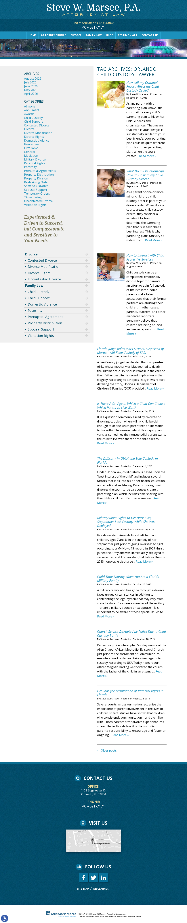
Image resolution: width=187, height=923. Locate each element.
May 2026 (30, 90)
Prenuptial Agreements (40, 171)
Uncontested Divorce (38, 201)
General (29, 152)
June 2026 (31, 86)
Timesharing (33, 197)
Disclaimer (100, 888)
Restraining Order (36, 182)
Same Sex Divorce (36, 186)
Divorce (75, 35)
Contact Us (150, 35)
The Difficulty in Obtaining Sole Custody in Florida (127, 460)
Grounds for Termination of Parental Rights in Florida (130, 693)
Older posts (107, 750)
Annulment (31, 110)
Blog (109, 35)
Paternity (30, 167)
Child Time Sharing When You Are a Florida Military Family (128, 578)
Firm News (31, 148)
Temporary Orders (37, 193)
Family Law (94, 35)
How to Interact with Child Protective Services (145, 257)
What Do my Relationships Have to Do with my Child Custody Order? (145, 175)
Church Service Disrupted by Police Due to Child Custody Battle (131, 633)
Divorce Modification (38, 133)
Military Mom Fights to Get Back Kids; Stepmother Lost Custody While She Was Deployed (126, 522)
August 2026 (32, 79)
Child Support (33, 122)
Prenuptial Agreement (45, 316)
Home (32, 35)
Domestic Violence (36, 140)
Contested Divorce (36, 125)
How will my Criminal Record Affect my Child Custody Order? (142, 86)
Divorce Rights (34, 137)
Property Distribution (39, 175)
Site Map (83, 888)
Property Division (36, 178)
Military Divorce (35, 159)
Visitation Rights (35, 205)
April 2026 (31, 94)
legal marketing (106, 916)
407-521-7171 (93, 27)
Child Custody (33, 118)
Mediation (31, 156)
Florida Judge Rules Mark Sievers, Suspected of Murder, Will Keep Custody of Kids (130, 351)
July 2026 (30, 82)
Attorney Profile (53, 35)
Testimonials (127, 35)
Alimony (29, 106)
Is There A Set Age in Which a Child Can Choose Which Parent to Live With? (131, 405)
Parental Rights (34, 163)
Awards (29, 114)
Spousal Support (35, 190)
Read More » (147, 156)
